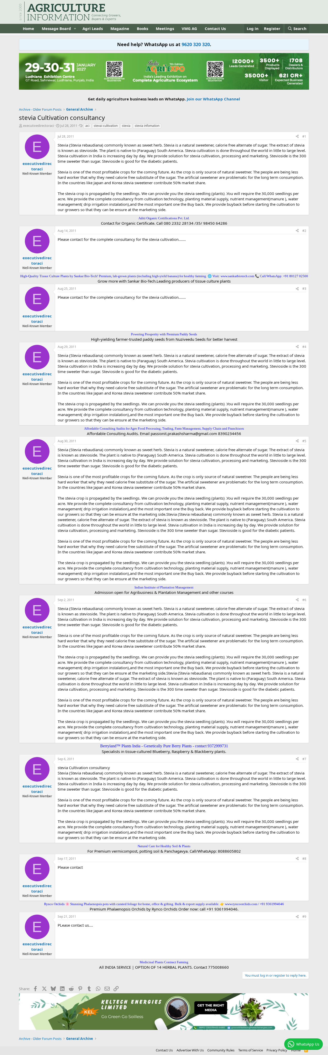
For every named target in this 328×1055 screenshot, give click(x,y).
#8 (304, 858)
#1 (304, 136)
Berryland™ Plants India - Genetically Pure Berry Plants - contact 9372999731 (164, 746)
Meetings (165, 28)
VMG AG (189, 28)
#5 (304, 441)
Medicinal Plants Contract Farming (164, 962)
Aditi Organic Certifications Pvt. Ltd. (164, 218)
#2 (304, 231)
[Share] (297, 137)
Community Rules (220, 1050)
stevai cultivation (106, 125)
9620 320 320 (196, 44)
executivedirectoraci (38, 125)
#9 (304, 916)
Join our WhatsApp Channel (213, 98)
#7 (304, 759)
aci (87, 125)
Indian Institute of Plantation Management (164, 587)
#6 (304, 600)
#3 (304, 288)
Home (28, 28)
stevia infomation (147, 125)
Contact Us (215, 28)
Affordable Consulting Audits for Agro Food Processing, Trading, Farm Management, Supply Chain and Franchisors (164, 428)
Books (142, 28)
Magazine (119, 28)
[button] (75, 28)
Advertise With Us (190, 1050)
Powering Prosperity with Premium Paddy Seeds (164, 334)
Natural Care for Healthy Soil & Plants (164, 846)
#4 (304, 347)
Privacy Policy (276, 1050)
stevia (126, 125)
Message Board (56, 28)
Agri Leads (93, 28)
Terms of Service (250, 1050)
